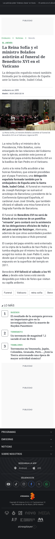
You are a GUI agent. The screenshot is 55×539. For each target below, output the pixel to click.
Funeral (8, 292)
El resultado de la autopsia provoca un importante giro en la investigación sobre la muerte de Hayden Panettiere (32, 321)
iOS (39, 468)
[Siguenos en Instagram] (24, 484)
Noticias (19, 38)
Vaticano (21, 292)
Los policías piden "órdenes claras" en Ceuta (19, 3)
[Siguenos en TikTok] (16, 484)
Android (22, 468)
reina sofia (36, 292)
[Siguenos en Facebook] (31, 484)
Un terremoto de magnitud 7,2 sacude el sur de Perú (28, 337)
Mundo (31, 38)
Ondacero (5, 38)
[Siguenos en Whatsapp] (47, 484)
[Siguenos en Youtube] (8, 484)
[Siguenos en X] (39, 484)
